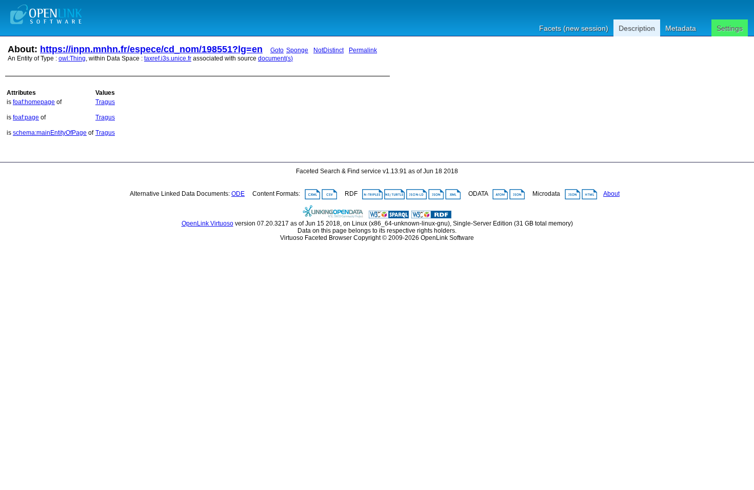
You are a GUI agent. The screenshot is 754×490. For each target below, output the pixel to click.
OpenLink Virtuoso (207, 223)
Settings (730, 28)
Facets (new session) (573, 28)
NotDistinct (328, 50)
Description (637, 28)
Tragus (105, 102)
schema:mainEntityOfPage (50, 132)
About (611, 193)
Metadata (680, 28)
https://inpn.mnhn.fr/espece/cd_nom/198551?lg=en (151, 49)
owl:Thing (72, 58)
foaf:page (26, 117)
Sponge (297, 50)
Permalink (363, 50)
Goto (277, 50)
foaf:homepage (34, 102)
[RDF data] (431, 216)
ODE (238, 193)
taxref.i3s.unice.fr (167, 58)
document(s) (275, 58)
